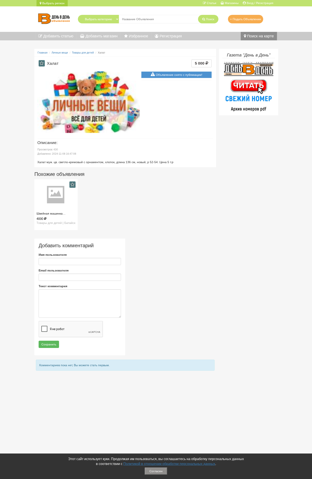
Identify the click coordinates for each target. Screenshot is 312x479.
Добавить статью (57, 36)
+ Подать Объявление (245, 19)
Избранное (138, 36)
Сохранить (48, 344)
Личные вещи (60, 52)
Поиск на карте (260, 36)
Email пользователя (54, 270)
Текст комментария (53, 286)
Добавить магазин (101, 36)
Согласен (156, 471)
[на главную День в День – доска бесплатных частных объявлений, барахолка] (54, 18)
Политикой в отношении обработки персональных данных (169, 464)
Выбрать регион (53, 3)
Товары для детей (83, 52)
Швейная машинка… (51, 213)
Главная (43, 52)
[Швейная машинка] (56, 194)
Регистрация (170, 36)
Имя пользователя (53, 254)
